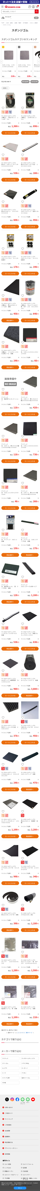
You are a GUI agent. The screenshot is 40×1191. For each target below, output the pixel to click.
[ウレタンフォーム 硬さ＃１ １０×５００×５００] (30, 992)
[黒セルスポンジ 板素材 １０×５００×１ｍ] (30, 804)
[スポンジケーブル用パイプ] (30, 569)
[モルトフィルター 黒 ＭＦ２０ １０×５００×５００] (30, 945)
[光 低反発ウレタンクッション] (10, 382)
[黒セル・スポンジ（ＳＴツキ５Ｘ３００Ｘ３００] (10, 147)
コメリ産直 (7, 1164)
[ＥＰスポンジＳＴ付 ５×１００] (10, 851)
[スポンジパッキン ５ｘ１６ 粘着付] (10, 241)
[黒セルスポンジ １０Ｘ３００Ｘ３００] (10, 194)
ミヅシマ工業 (5, 1078)
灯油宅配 (25, 1171)
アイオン (24, 1073)
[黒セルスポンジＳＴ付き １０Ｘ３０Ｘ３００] (30, 147)
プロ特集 (7, 1178)
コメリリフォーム (28, 1164)
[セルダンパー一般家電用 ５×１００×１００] (10, 663)
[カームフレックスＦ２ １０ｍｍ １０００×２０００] (30, 663)
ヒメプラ (4, 1068)
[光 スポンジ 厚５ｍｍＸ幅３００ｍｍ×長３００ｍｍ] (30, 476)
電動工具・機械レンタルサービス (30, 1179)
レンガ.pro (7, 1167)
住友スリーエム (26, 1078)
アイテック (5, 1058)
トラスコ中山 (25, 1063)
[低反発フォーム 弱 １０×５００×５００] (10, 992)
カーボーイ (25, 1068)
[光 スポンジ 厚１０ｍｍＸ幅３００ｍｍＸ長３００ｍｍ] (30, 382)
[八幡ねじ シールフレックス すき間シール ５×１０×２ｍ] (10, 335)
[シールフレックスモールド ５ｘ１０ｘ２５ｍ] (10, 616)
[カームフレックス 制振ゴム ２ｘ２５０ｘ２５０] (30, 616)
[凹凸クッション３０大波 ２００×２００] (10, 710)
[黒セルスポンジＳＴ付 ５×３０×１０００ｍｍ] (10, 898)
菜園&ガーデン (8, 1171)
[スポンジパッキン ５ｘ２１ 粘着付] (30, 241)
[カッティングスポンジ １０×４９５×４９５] (10, 804)
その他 (4, 1082)
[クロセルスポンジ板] (30, 898)
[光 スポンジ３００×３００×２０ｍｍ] (30, 429)
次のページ (29, 1033)
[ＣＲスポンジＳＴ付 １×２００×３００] (30, 851)
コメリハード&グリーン (11, 1174)
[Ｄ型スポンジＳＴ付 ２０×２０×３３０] (30, 710)
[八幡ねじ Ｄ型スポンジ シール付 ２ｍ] (10, 101)
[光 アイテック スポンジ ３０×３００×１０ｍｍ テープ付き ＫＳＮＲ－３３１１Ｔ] (30, 523)
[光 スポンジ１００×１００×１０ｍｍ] (30, 335)
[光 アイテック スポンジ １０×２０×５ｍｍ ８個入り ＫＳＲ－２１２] (10, 523)
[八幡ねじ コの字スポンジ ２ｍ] (30, 101)
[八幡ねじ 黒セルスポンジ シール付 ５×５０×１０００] (10, 288)
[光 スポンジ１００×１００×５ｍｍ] (10, 476)
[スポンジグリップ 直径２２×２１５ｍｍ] (30, 757)
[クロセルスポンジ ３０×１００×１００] (10, 757)
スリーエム (5, 1063)
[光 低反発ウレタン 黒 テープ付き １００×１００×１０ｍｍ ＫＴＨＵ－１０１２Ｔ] (10, 569)
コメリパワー (27, 1174)
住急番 (25, 1167)
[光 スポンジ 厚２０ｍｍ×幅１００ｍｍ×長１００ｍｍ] (10, 429)
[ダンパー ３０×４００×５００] (10, 945)
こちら (12, 1184)
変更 (36, 18)
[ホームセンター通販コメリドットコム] (12, 7)
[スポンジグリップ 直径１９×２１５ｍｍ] (30, 194)
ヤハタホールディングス (28, 1058)
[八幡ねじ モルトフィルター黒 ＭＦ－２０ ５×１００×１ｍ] (30, 288)
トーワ (4, 1073)
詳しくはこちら (34, 2)
